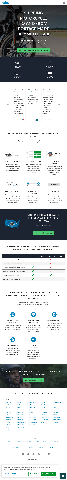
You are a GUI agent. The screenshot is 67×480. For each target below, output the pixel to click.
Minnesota (20, 427)
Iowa (18, 407)
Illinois (19, 402)
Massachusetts (21, 422)
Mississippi (32, 402)
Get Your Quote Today (33, 380)
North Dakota (45, 407)
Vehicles (10, 441)
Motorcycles (19, 441)
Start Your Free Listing (43, 233)
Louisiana (20, 414)
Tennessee (56, 405)
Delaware (8, 419)
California (8, 412)
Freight (37, 441)
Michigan (20, 424)
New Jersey (32, 419)
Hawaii (8, 427)
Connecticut (9, 417)
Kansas (19, 409)
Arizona (8, 407)
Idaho (7, 429)
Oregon (43, 414)
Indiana (19, 405)
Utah (54, 409)
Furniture (29, 441)
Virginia (55, 414)
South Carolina (45, 422)
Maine (19, 417)
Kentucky (20, 412)
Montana (32, 407)
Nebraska (32, 409)
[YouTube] (39, 454)
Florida (8, 422)
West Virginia (57, 419)
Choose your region (33, 459)
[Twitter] (33, 454)
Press (41, 447)
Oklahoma (44, 412)
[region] (30, 471)
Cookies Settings (10, 474)
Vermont (55, 412)
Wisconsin (56, 422)
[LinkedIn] (49, 454)
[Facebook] (23, 454)
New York (32, 424)
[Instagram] (28, 454)
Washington (56, 417)
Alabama (8, 402)
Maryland (20, 419)
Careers (29, 447)
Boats (44, 441)
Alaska (8, 405)
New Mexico (33, 422)
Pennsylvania (45, 417)
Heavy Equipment (54, 441)
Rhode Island (44, 419)
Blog (52, 447)
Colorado (8, 414)
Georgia (8, 424)
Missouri (31, 405)
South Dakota (57, 402)
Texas (54, 407)
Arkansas (8, 409)
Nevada (31, 412)
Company (16, 447)
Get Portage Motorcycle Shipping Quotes (33, 50)
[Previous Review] (8, 104)
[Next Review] (58, 104)
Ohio (42, 409)
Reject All (33, 474)
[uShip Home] (5, 2)
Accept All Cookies (48, 474)
